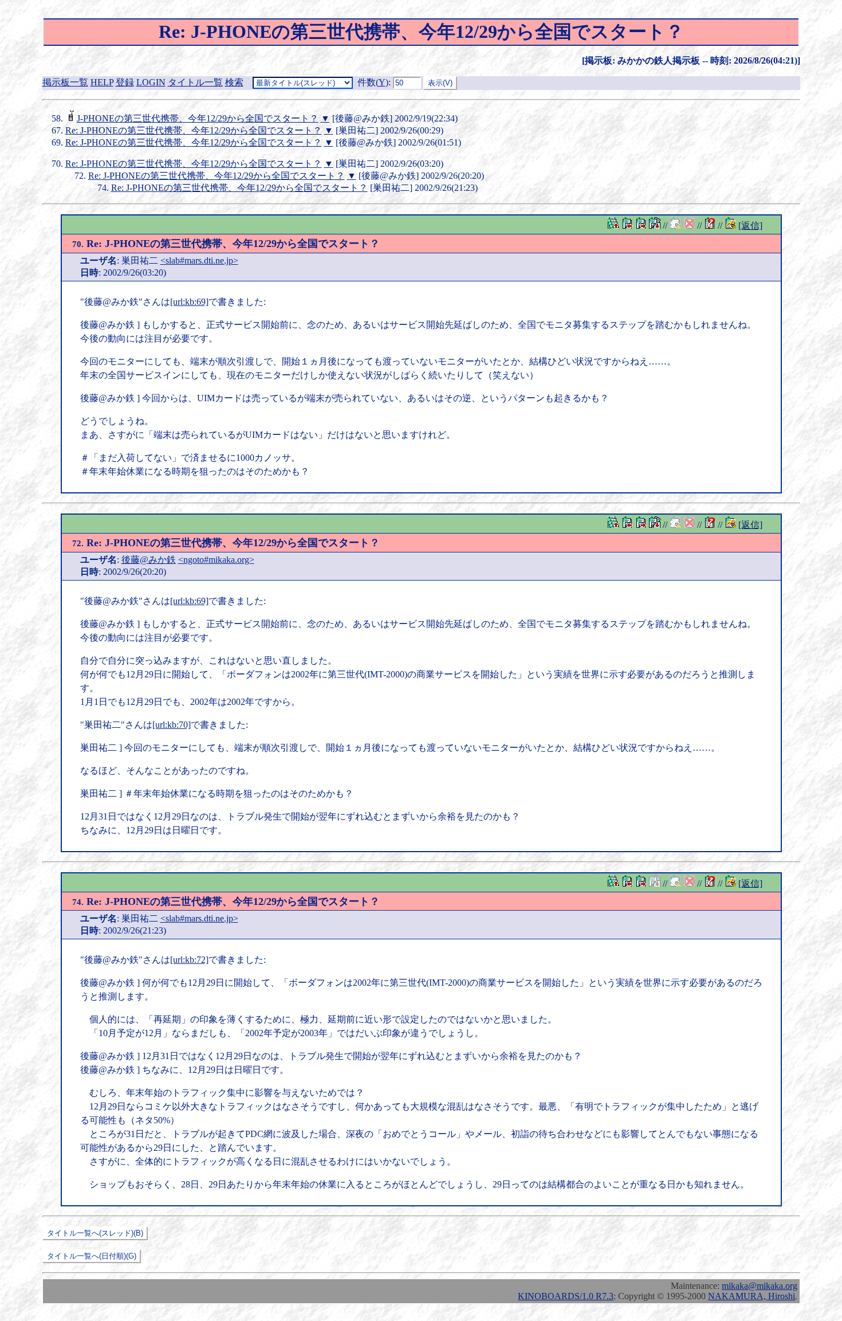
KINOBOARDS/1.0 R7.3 (565, 1296)
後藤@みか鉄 (148, 560)
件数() (372, 82)
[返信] (750, 225)
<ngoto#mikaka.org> (216, 560)
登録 (125, 82)
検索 (234, 82)
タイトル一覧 (195, 82)
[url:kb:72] (189, 960)
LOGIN (151, 82)
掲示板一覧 (65, 82)
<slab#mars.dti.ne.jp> (199, 260)
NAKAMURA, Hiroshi (751, 1296)
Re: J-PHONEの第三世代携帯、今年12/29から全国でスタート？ (193, 130)
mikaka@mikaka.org (759, 1286)
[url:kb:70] (171, 725)
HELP (102, 82)
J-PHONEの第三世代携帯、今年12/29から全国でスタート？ (197, 118)
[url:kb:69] (189, 302)
